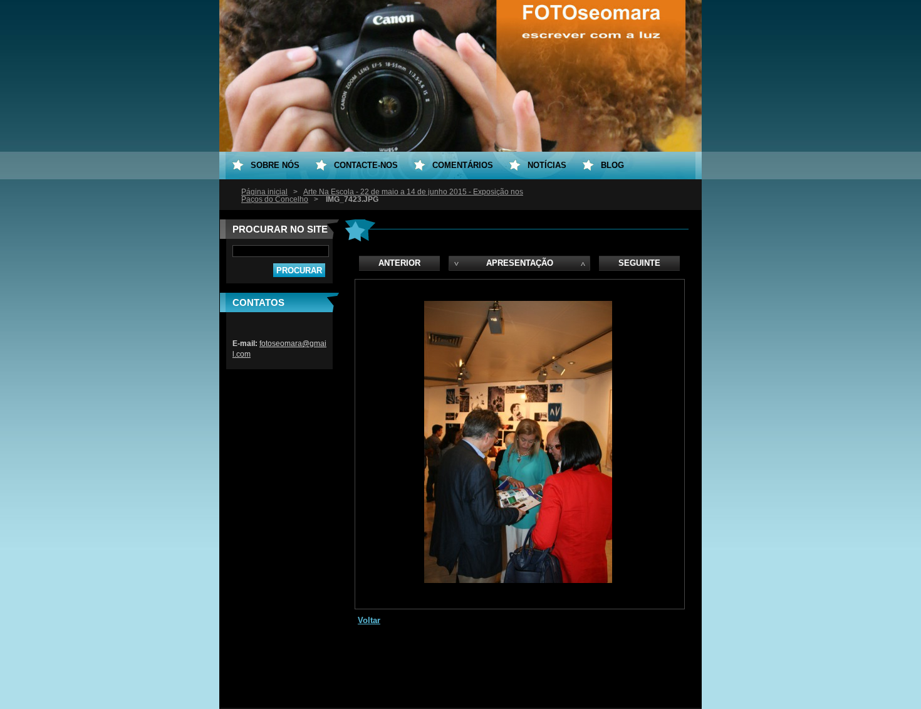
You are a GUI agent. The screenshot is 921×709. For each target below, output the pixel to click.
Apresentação (519, 263)
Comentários (462, 165)
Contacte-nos (366, 165)
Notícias (547, 165)
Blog (612, 165)
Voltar (369, 620)
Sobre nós (275, 165)
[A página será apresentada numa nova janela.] (518, 580)
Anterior (399, 263)
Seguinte (639, 263)
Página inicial (264, 192)
